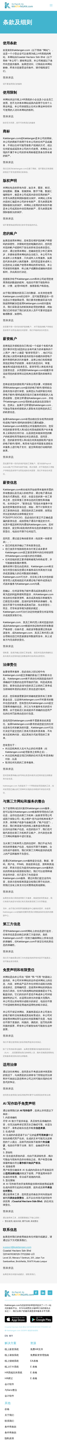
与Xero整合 (11, 1389)
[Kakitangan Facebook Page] (36, 1292)
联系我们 (9, 1420)
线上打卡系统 (12, 1366)
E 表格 (33, 1366)
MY (11, 1335)
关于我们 (9, 1415)
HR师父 (9, 1378)
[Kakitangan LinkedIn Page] (43, 1292)
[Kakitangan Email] (50, 1292)
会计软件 (9, 1384)
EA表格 (34, 1360)
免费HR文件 (36, 1349)
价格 (7, 1409)
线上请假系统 (12, 1355)
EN (6, 1335)
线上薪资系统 (12, 1349)
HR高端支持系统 (13, 1372)
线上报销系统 (12, 1360)
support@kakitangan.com (17, 1247)
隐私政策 (9, 1438)
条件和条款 (10, 1426)
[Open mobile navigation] (51, 5)
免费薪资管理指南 (39, 1355)
